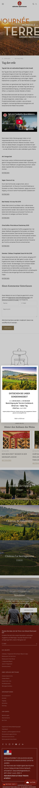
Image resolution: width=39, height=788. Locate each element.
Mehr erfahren (19, 419)
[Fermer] (35, 368)
